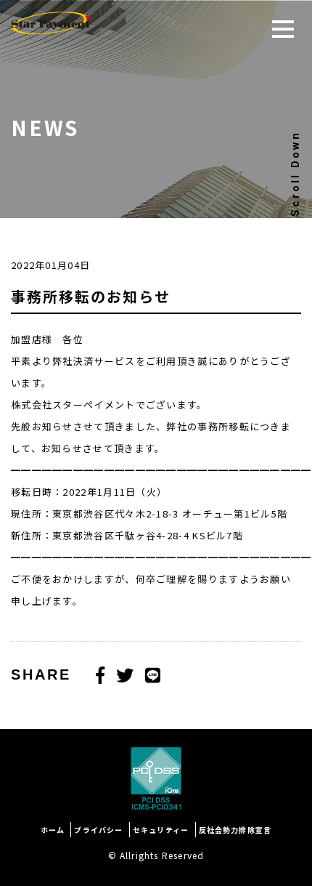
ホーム (53, 829)
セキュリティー (161, 829)
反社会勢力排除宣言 (235, 829)
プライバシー (98, 829)
